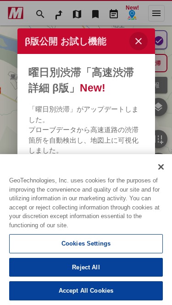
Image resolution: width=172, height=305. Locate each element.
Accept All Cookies (86, 290)
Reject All (86, 267)
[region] (86, 229)
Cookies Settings (86, 243)
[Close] (161, 167)
